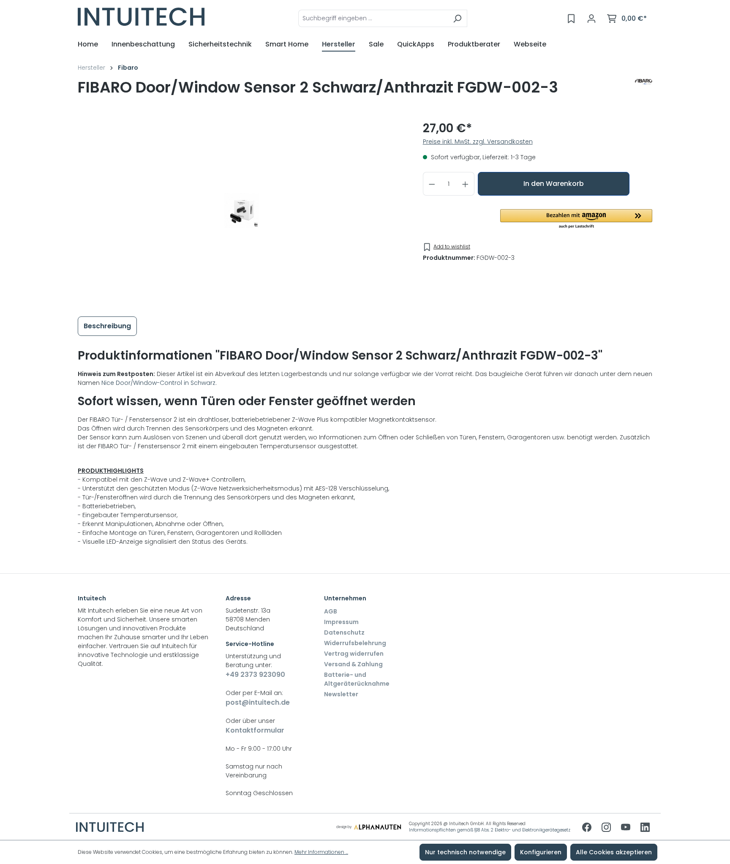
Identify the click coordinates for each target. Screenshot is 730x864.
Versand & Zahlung (353, 664)
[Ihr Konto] (591, 18)
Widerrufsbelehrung (355, 643)
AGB (330, 611)
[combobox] (373, 18)
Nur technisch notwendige (465, 852)
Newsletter (341, 694)
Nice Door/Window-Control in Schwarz (158, 383)
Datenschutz (344, 632)
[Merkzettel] (571, 18)
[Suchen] (457, 18)
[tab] (107, 326)
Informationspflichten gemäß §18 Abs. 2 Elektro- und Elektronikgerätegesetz (489, 830)
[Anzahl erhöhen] (465, 184)
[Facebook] (587, 828)
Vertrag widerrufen (354, 653)
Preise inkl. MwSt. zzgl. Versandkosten (478, 141)
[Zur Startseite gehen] (141, 17)
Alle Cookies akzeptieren (614, 852)
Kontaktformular (255, 730)
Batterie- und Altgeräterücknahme (357, 679)
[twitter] (626, 828)
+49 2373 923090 (255, 674)
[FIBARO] (643, 91)
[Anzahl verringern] (432, 184)
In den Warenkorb (553, 183)
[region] (241, 210)
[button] (576, 219)
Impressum (341, 622)
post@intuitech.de (258, 702)
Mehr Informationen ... (321, 852)
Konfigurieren (540, 852)
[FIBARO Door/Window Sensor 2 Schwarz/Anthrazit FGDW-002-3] (241, 210)
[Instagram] (607, 828)
